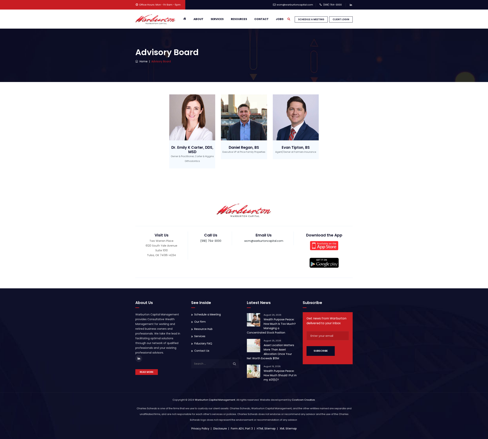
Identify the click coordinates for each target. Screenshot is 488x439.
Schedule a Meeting (207, 314)
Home (143, 61)
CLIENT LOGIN (341, 19)
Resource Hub (203, 329)
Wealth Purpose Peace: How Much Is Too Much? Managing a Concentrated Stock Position (271, 326)
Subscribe (321, 351)
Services (217, 19)
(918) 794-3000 (332, 4)
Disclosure (220, 428)
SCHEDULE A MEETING (311, 19)
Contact (261, 19)
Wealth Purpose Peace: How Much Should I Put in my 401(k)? (280, 375)
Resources (239, 19)
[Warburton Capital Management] (155, 19)
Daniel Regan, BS (244, 147)
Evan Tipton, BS (296, 147)
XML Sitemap (288, 428)
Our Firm (200, 322)
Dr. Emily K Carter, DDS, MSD (192, 149)
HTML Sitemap (266, 428)
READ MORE (146, 372)
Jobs (279, 19)
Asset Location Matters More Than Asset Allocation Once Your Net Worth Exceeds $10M (270, 351)
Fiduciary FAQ (203, 343)
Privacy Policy (200, 428)
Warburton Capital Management (215, 400)
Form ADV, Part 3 (242, 428)
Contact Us (201, 351)
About (198, 19)
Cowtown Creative (303, 400)
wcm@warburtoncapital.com (295, 4)
